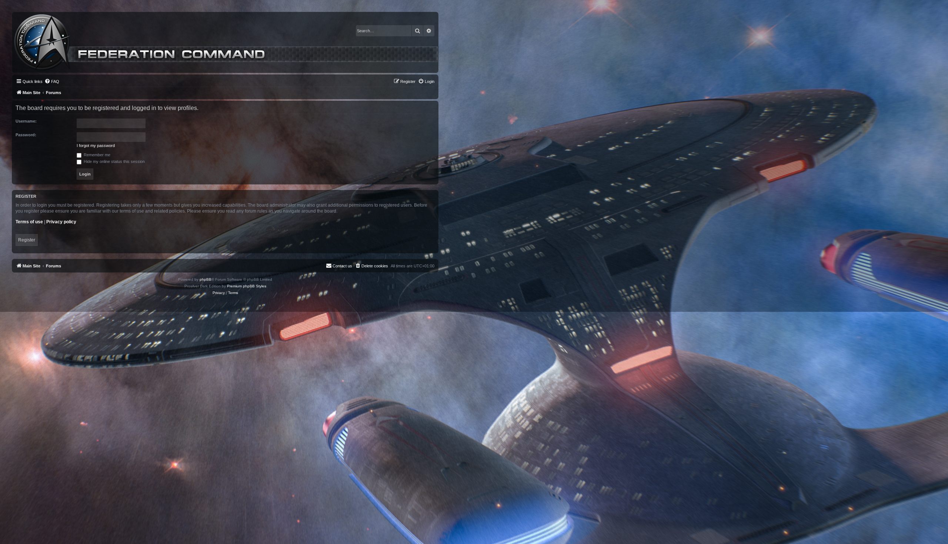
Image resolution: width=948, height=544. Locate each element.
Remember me (96, 155)
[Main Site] (226, 42)
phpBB (205, 279)
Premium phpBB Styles (246, 286)
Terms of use (29, 221)
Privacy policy (61, 221)
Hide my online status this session (114, 161)
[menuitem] (51, 81)
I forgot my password (96, 145)
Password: (26, 135)
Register (26, 240)
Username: (26, 121)
